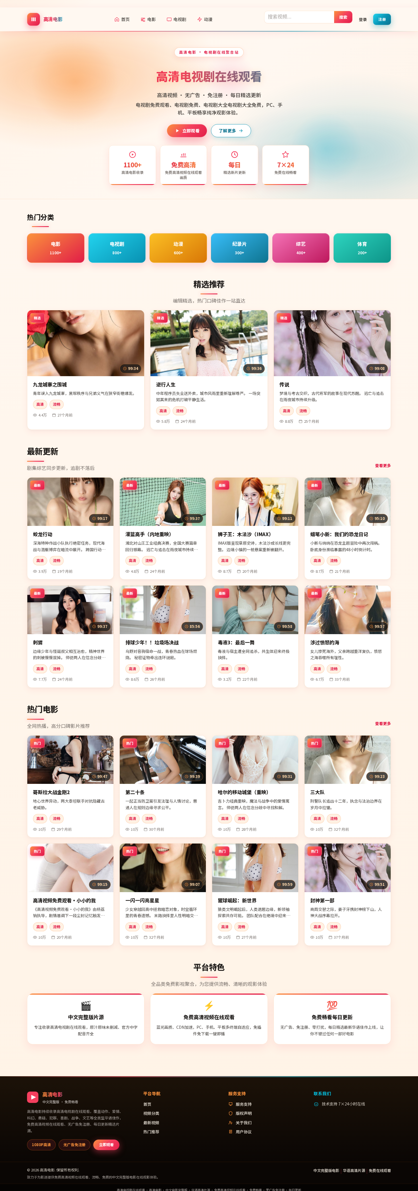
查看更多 (383, 465)
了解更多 (227, 131)
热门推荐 (151, 1131)
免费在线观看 (380, 1170)
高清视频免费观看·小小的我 (64, 900)
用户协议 (244, 1131)
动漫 (208, 19)
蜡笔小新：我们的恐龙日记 (339, 534)
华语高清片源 (354, 1170)
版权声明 (244, 1113)
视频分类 (151, 1113)
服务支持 (244, 1104)
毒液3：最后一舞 (236, 642)
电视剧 (179, 19)
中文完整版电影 (326, 1170)
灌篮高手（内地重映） (149, 534)
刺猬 (38, 642)
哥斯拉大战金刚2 (51, 792)
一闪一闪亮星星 (142, 900)
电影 (151, 19)
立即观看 (191, 131)
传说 (284, 384)
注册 (382, 19)
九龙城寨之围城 (50, 384)
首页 (125, 19)
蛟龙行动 (42, 534)
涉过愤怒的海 (324, 642)
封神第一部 (322, 900)
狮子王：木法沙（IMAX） (246, 534)
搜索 (343, 17)
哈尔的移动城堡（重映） (244, 792)
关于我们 (244, 1122)
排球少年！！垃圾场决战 (152, 642)
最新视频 (151, 1122)
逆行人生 (165, 384)
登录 (363, 19)
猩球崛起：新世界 (237, 900)
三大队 (317, 792)
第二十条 (135, 792)
